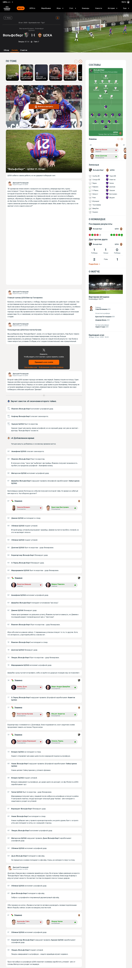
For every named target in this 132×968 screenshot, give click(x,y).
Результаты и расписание (27, 77)
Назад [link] (9, 17)
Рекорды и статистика (54, 77)
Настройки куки (30, 367)
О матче (23, 50)
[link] (21, 8)
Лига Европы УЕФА (7, 8)
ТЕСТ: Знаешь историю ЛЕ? (70, 77)
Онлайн (15, 50)
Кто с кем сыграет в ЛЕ (41, 77)
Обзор (6, 50)
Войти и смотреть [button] (45, 106)
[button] (60, 8)
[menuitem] (21, 8)
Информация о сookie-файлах (51, 367)
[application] (96, 32)
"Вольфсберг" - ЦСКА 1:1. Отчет (12, 76)
